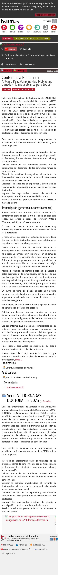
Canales (7, 38)
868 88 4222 (8, 545)
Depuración (10, 553)
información (46, 401)
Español (11, 49)
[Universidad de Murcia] (48, 21)
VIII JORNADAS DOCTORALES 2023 (32, 38)
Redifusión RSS (39, 545)
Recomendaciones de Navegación (17, 549)
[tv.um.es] (10, 21)
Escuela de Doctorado (23, 89)
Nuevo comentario (15, 387)
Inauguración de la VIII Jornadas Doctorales (26, 520)
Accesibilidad (42, 549)
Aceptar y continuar (45, 15)
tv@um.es (23, 545)
